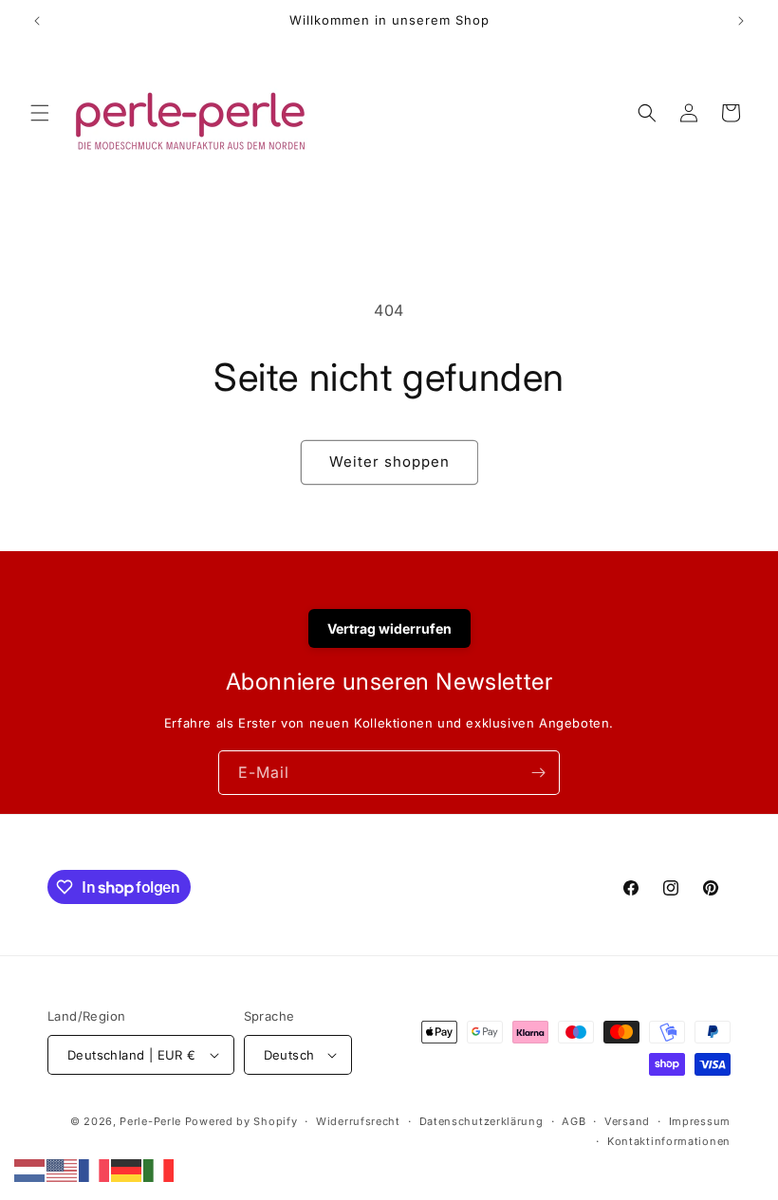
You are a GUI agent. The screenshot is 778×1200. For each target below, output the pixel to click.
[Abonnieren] (538, 772)
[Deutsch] (127, 1168)
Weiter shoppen (389, 461)
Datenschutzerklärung (481, 1121)
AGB (573, 1121)
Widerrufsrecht (358, 1121)
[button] (40, 113)
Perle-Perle (150, 1121)
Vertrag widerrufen (389, 628)
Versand (627, 1121)
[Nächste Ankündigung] (741, 21)
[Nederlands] (30, 1168)
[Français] (95, 1168)
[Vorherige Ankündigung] (37, 21)
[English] (62, 1168)
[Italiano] (159, 1168)
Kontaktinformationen (669, 1141)
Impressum (700, 1121)
